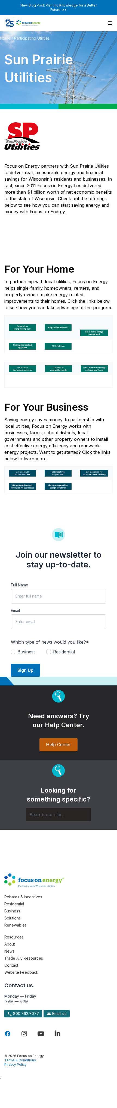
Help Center (58, 744)
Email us (58, 1013)
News (9, 951)
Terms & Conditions (20, 1060)
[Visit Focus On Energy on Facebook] (7, 1033)
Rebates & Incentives (23, 897)
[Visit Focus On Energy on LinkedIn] (57, 1033)
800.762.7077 (25, 1013)
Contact (11, 965)
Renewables (15, 925)
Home (5, 38)
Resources (14, 937)
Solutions (12, 918)
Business (12, 911)
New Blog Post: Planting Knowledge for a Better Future (58, 7)
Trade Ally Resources (23, 958)
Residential (14, 904)
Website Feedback (21, 972)
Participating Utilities (32, 38)
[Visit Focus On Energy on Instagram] (24, 1033)
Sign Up (25, 670)
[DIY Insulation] (58, 346)
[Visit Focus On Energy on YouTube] (41, 1033)
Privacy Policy (15, 1064)
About (9, 944)
